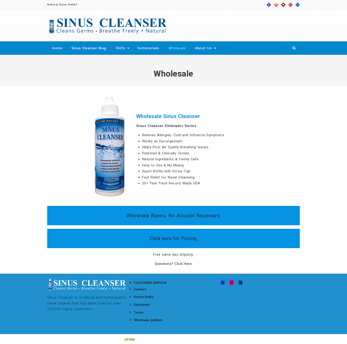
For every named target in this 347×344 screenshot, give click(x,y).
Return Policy (144, 297)
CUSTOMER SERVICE (150, 283)
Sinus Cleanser (64, 339)
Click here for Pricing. (173, 238)
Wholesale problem (148, 320)
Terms (138, 312)
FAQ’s (120, 48)
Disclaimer (142, 304)
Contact (140, 289)
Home (57, 48)
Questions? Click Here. (174, 264)
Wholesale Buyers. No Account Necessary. (173, 215)
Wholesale (177, 48)
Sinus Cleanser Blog (89, 48)
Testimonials (148, 48)
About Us (203, 48)
